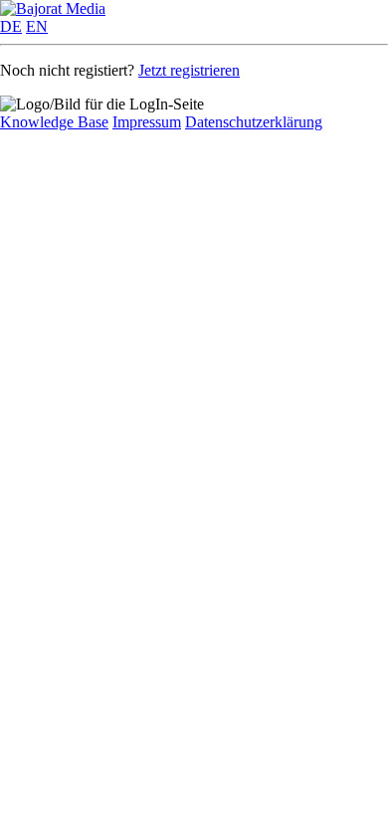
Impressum (146, 121)
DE (11, 26)
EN (37, 26)
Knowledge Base (54, 121)
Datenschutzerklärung (253, 121)
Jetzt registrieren (189, 70)
